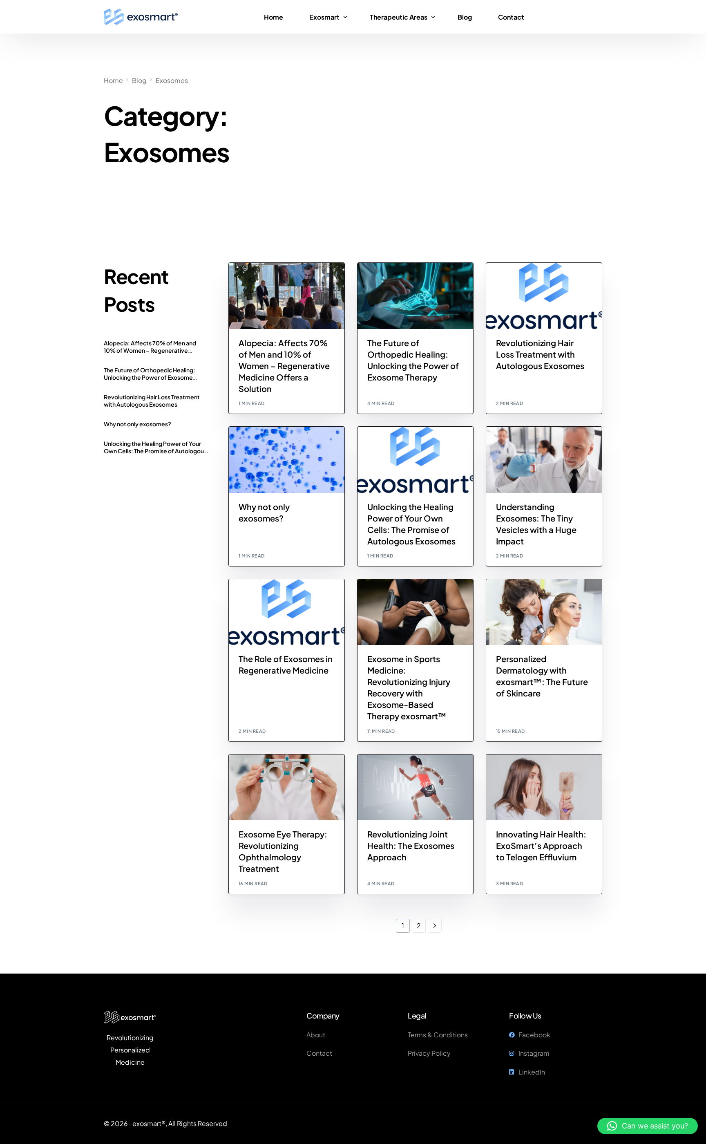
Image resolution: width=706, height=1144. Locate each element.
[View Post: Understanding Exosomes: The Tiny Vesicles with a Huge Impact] (544, 460)
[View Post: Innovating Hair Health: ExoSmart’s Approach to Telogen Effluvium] (544, 787)
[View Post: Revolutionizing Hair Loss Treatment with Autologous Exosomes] (544, 296)
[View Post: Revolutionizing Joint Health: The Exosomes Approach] (415, 787)
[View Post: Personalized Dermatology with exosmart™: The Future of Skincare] (544, 612)
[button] (647, 1126)
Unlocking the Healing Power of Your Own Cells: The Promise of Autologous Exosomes (155, 447)
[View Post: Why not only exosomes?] (286, 460)
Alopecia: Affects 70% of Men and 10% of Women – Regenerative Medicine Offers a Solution (150, 346)
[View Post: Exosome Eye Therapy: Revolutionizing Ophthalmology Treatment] (286, 787)
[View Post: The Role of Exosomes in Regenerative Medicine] (286, 612)
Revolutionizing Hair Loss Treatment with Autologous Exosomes (152, 400)
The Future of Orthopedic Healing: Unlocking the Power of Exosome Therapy (149, 373)
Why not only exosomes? (137, 424)
